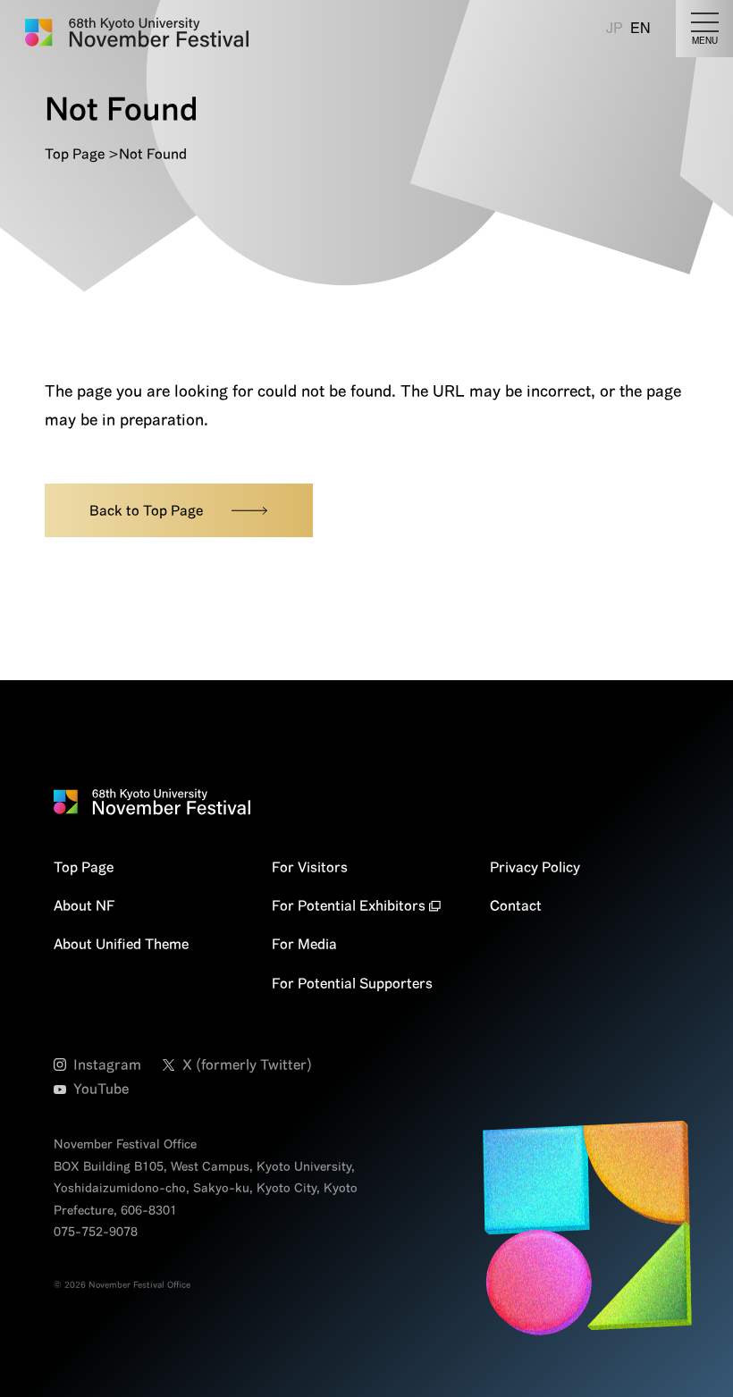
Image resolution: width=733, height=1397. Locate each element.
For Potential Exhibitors (348, 905)
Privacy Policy (535, 867)
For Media (304, 944)
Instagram (107, 1064)
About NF (84, 905)
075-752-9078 (96, 1231)
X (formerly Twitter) (247, 1064)
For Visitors (310, 867)
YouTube (101, 1088)
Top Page (75, 154)
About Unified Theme (121, 944)
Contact (516, 905)
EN (640, 28)
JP (614, 28)
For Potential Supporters (352, 983)
